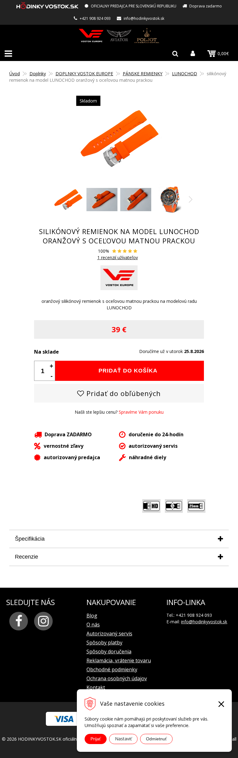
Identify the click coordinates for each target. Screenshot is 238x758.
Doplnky (37, 73)
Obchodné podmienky (111, 669)
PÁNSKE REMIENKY (142, 73)
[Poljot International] (147, 35)
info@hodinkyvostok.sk (144, 18)
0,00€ (223, 53)
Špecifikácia (30, 539)
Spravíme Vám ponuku (141, 412)
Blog (91, 615)
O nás (93, 624)
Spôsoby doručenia (108, 651)
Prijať (95, 738)
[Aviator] (119, 35)
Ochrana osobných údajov (116, 678)
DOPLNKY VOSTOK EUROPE (84, 73)
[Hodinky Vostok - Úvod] (47, 6)
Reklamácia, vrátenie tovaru (118, 660)
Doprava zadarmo (205, 6)
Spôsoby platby (104, 642)
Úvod (14, 73)
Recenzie (26, 557)
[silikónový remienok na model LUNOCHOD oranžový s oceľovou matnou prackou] (118, 138)
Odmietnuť (156, 738)
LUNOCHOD (184, 73)
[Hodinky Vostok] (91, 35)
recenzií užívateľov (117, 257)
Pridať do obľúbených (122, 393)
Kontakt (95, 687)
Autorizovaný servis (109, 633)
